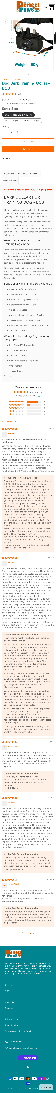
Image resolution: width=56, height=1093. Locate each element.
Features (22, 174)
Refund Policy (11, 1025)
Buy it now (28, 149)
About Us (9, 1002)
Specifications (10, 181)
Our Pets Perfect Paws (23, 1088)
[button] (4, 7)
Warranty (35, 174)
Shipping (15, 103)
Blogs (7, 991)
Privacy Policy (11, 1019)
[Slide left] (22, 75)
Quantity (5, 127)
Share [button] (7, 158)
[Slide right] (34, 75)
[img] (9, 429)
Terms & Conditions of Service (19, 1031)
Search (8, 985)
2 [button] (26, 933)
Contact (9, 1008)
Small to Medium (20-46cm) (18, 115)
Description (9, 174)
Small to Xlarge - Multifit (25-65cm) (22, 121)
